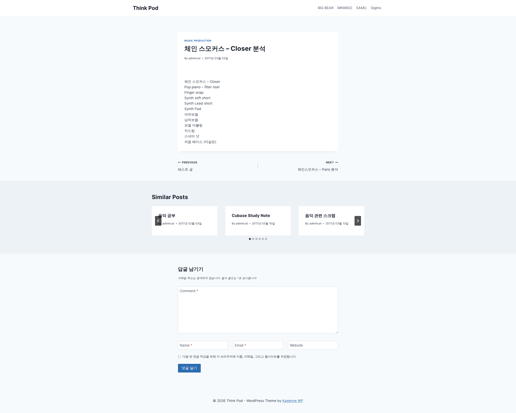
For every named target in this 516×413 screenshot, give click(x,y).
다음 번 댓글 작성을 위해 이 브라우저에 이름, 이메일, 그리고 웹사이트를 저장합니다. (239, 356)
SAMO (361, 8)
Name (186, 345)
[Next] (358, 221)
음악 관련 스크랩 (320, 215)
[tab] (250, 239)
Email (240, 345)
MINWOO (344, 8)
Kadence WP (292, 401)
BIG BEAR (325, 8)
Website (296, 345)
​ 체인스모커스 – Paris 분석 (317, 166)
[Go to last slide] (158, 221)
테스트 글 (187, 166)
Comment (189, 291)
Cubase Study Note (251, 215)
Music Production (197, 40)
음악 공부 (166, 215)
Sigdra (376, 8)
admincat (194, 58)
